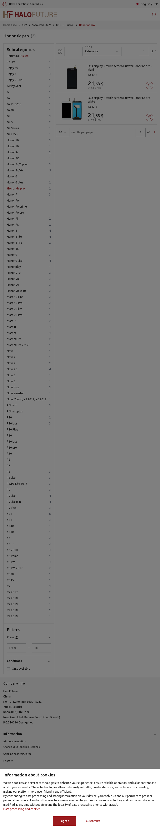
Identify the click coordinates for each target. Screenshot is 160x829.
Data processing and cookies (21, 809)
